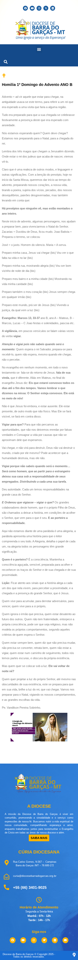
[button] (39, 49)
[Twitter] (44, 940)
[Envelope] (65, 940)
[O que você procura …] (5, 61)
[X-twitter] (45, 8)
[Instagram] (39, 8)
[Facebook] (25, 8)
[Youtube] (32, 8)
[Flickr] (52, 8)
